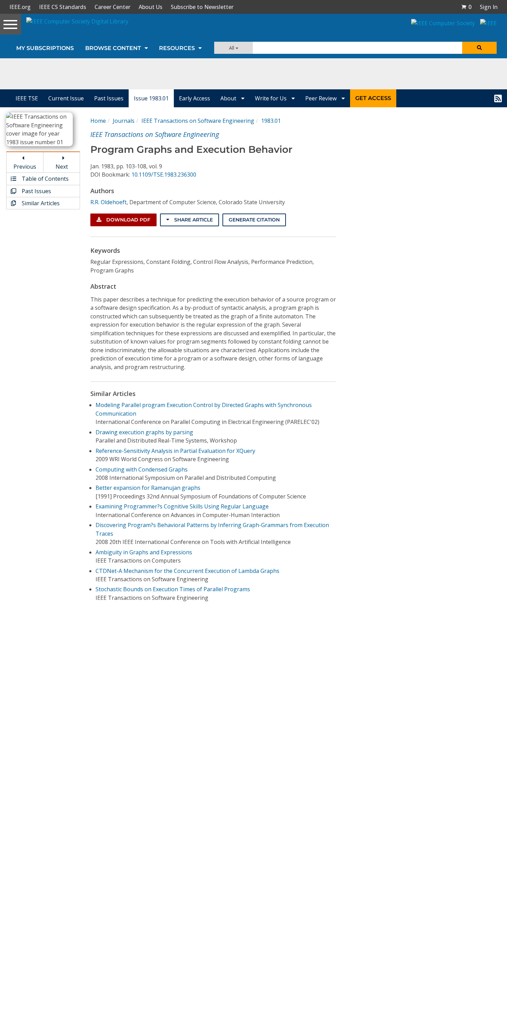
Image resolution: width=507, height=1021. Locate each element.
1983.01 (271, 121)
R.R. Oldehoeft (108, 202)
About (229, 98)
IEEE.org (20, 7)
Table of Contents (44, 178)
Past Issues (108, 98)
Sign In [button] (489, 7)
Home (98, 121)
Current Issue (66, 98)
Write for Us (271, 98)
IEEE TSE (27, 98)
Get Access (373, 98)
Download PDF (127, 220)
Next (62, 166)
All (232, 47)
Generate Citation (254, 220)
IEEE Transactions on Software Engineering (197, 121)
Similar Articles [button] (40, 203)
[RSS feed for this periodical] (498, 98)
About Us (150, 7)
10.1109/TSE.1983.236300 (163, 174)
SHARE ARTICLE (193, 220)
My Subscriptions (45, 48)
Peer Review (321, 98)
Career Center (112, 7)
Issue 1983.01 (151, 98)
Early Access (194, 98)
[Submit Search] (479, 48)
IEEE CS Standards (62, 7)
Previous (24, 166)
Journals (124, 121)
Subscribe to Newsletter (202, 7)
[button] (466, 7)
